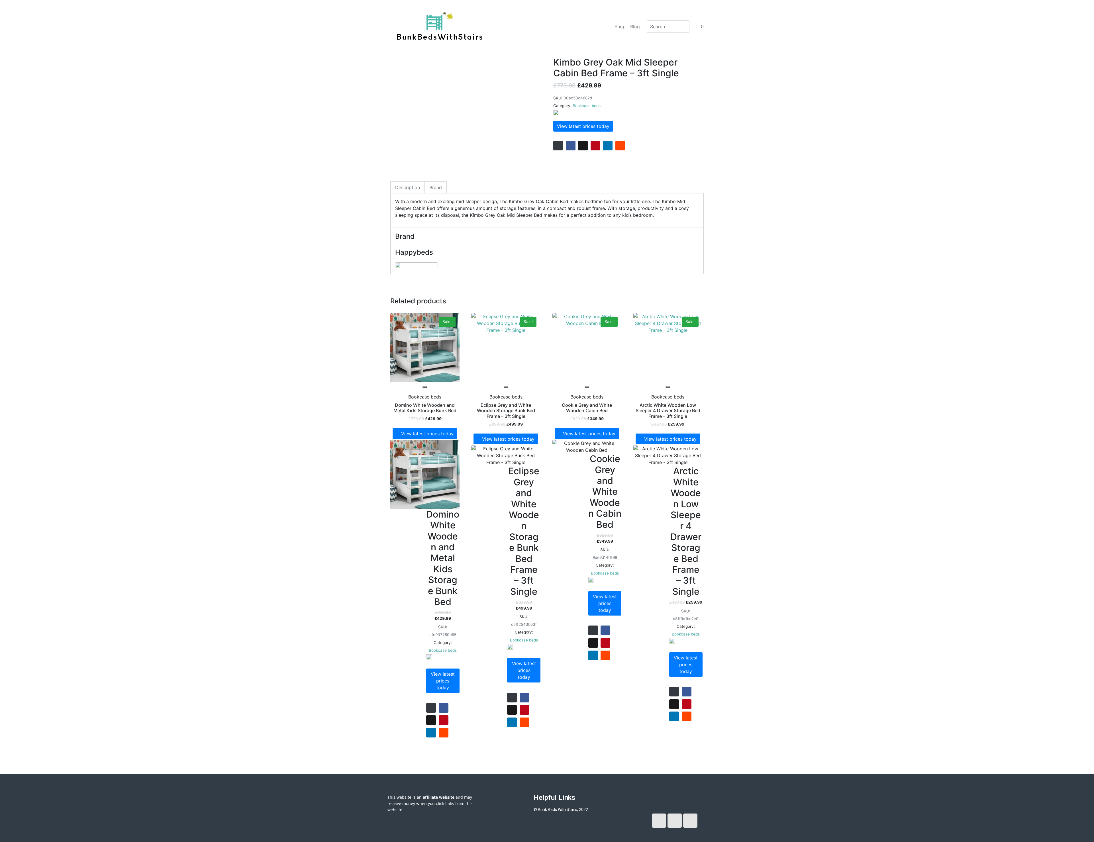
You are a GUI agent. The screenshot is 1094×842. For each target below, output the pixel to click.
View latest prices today (583, 126)
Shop (620, 26)
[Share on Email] (558, 145)
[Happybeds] (574, 113)
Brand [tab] (435, 187)
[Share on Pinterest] (595, 145)
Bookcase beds (587, 105)
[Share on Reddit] (620, 145)
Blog (635, 26)
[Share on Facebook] (570, 145)
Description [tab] (407, 187)
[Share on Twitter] (583, 145)
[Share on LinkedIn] (608, 145)
